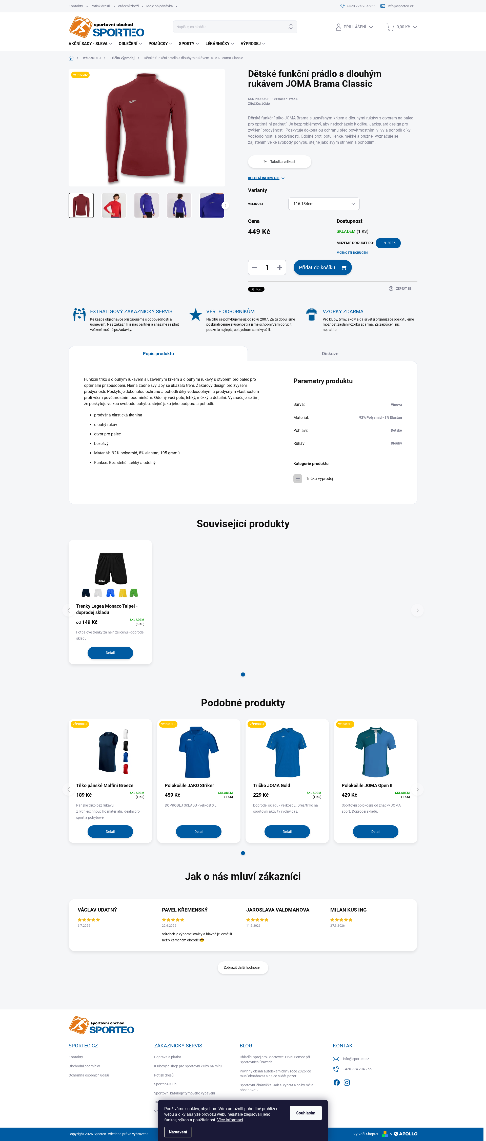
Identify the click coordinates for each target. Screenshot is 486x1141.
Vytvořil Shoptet (365, 1134)
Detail (110, 653)
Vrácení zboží (128, 6)
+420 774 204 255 (357, 1069)
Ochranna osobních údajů (89, 1075)
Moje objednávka (159, 6)
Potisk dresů (100, 6)
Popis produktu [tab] (158, 353)
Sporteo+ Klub (165, 1084)
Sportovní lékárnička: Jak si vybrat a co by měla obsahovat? (276, 1087)
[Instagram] (347, 1082)
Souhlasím (305, 1113)
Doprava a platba (167, 1057)
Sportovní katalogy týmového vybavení (184, 1093)
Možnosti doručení (353, 253)
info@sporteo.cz (356, 1059)
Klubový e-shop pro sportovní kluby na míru (188, 1066)
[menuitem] (91, 43)
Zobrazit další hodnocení (243, 967)
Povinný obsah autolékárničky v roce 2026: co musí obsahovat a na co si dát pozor (275, 1073)
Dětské (396, 430)
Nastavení (178, 1132)
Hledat (291, 27)
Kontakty (76, 6)
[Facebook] (336, 1082)
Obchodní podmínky (84, 1066)
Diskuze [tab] (330, 353)
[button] (243, 674)
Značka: (259, 103)
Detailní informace (263, 178)
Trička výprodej (319, 478)
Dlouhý (396, 443)
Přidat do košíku (317, 267)
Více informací (230, 1119)
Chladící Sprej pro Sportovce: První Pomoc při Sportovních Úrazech (275, 1059)
